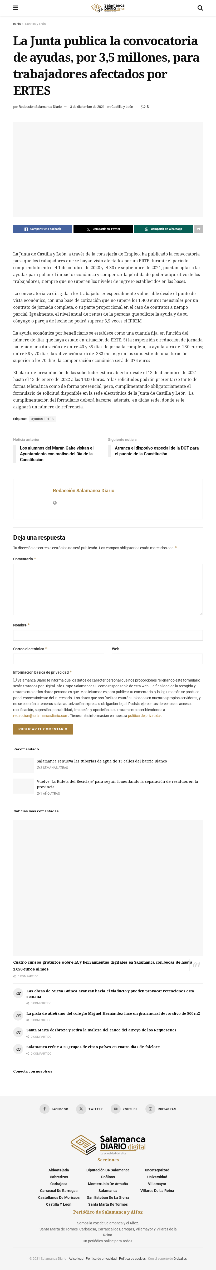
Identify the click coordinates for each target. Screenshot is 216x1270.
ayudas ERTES (42, 419)
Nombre (21, 624)
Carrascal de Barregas (58, 1191)
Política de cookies (132, 1259)
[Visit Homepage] (107, 8)
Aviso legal (76, 1259)
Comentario (24, 558)
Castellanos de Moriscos (59, 1197)
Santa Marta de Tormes (108, 1204)
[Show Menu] (15, 8)
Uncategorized (157, 1170)
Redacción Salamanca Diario (40, 107)
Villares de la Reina (157, 1191)
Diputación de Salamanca (108, 1170)
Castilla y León (35, 24)
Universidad (157, 1177)
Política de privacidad (101, 1259)
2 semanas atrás (54, 768)
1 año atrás (50, 793)
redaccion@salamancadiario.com (40, 715)
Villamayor (157, 1184)
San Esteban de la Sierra (108, 1197)
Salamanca (108, 1191)
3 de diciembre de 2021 (87, 107)
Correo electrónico (30, 648)
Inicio (17, 24)
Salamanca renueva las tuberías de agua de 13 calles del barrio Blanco (102, 761)
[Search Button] (200, 8)
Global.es (180, 1259)
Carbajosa (58, 1184)
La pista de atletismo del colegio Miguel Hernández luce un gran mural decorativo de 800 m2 (113, 1013)
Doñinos (108, 1177)
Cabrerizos (59, 1177)
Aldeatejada (58, 1170)
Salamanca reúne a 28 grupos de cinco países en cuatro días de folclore (93, 1046)
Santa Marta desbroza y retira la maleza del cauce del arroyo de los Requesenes (101, 1029)
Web (115, 649)
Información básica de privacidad (42, 672)
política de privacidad (145, 715)
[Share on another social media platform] (198, 229)
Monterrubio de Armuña (108, 1184)
